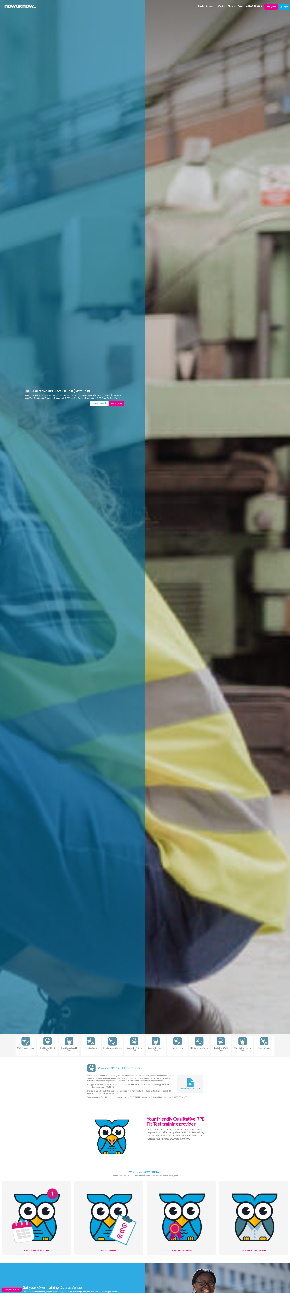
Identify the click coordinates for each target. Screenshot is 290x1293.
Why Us (221, 6)
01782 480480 (254, 6)
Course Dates (98, 403)
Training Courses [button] (205, 6)
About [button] (231, 6)
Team (240, 6)
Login (285, 7)
